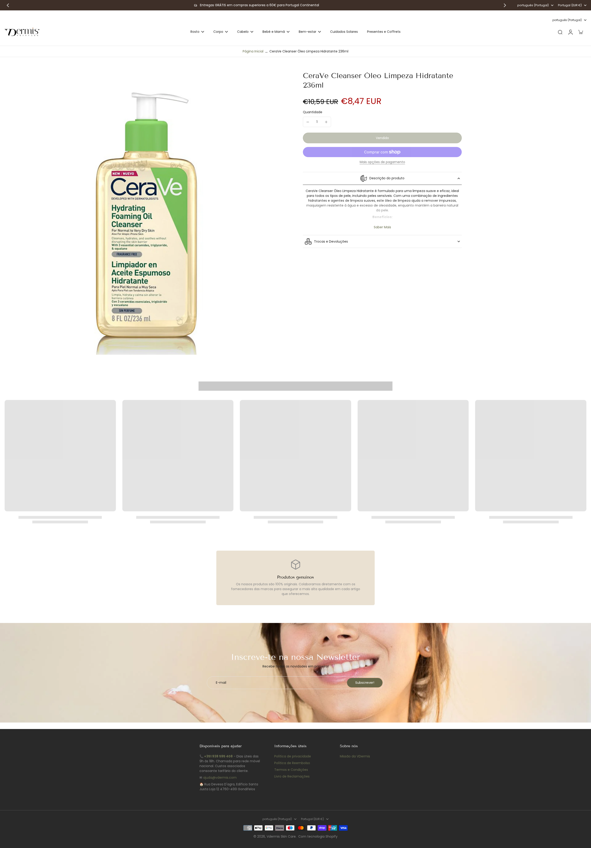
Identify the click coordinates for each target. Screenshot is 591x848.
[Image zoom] (146, 213)
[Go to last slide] (8, 5)
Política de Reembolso (292, 763)
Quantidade (312, 112)
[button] (382, 138)
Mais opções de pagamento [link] (382, 162)
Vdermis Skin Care (281, 836)
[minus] (307, 122)
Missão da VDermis (355, 756)
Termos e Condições (291, 769)
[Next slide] (505, 5)
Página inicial (253, 51)
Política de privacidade (292, 756)
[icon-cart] (580, 32)
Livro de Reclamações (292, 776)
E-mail (221, 682)
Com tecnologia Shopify (318, 836)
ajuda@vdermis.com (220, 777)
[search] (560, 32)
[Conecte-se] (570, 32)
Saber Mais (382, 227)
